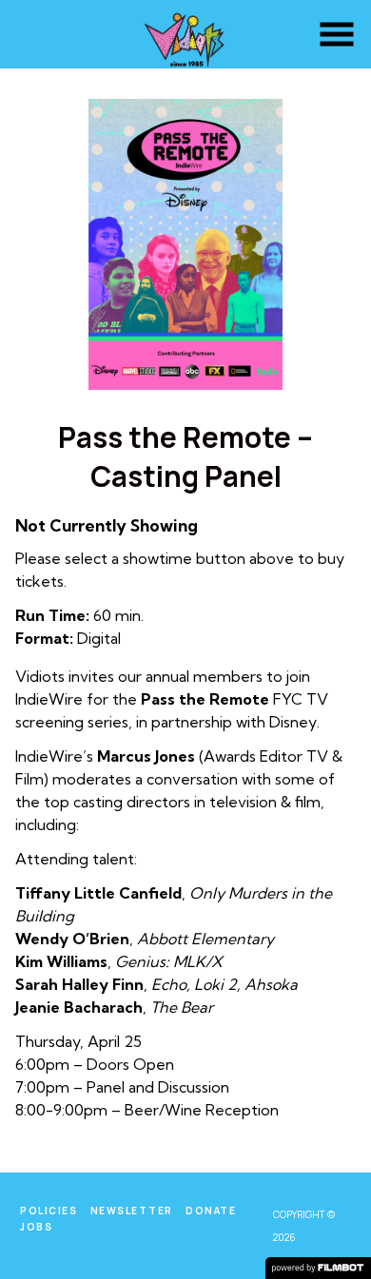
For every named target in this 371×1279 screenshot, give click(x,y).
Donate (211, 1210)
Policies (48, 1210)
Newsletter (131, 1210)
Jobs (36, 1226)
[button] (336, 34)
